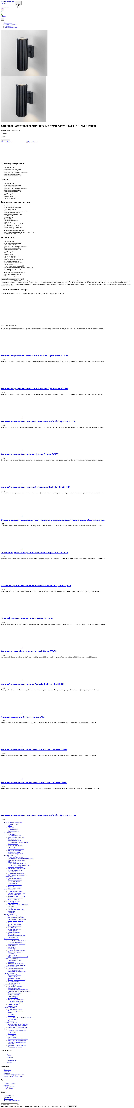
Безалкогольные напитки (16, 849)
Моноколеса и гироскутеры (16, 917)
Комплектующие (13, 955)
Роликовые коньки (14, 932)
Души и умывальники (15, 986)
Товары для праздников (15, 1011)
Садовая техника (13, 1004)
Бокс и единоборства (14, 929)
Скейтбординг (12, 930)
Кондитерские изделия (15, 850)
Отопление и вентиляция (16, 909)
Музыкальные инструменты (17, 971)
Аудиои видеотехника (15, 878)
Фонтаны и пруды (13, 994)
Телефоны (11, 886)
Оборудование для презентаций (18, 957)
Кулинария (11, 834)
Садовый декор (13, 996)
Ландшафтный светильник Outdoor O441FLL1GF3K (27, 618)
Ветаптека (11, 962)
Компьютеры (12, 948)
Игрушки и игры (13, 981)
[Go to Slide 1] (24, 53)
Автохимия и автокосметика (17, 1045)
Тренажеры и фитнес (14, 926)
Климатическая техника (15, 898)
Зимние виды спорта (14, 924)
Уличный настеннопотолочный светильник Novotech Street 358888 (34, 749)
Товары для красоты (10, 1022)
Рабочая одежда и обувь (15, 867)
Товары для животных (11, 958)
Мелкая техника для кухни (16, 896)
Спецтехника (12, 1035)
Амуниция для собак (14, 960)
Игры (9, 922)
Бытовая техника (9, 890)
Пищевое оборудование (15, 857)
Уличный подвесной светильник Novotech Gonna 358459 (28, 651)
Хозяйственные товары (15, 1009)
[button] (67, 99)
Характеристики (12, 279)
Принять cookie (72, 1106)
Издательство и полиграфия (16, 860)
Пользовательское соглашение (13, 1076)
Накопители (12, 945)
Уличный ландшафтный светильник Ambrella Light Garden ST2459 (34, 388)
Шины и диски (12, 1032)
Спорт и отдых (9, 914)
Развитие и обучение (14, 975)
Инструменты (12, 908)
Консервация (12, 847)
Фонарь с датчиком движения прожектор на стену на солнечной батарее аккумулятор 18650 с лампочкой (53, 520)
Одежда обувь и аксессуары (13, 822)
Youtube (9, 1055)
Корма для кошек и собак (16, 963)
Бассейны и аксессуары (15, 1003)
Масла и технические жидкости (18, 1039)
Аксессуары (11, 827)
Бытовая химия (13, 1019)
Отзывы (21, 279)
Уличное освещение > (11, 27)
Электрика (11, 911)
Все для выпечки (13, 839)
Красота (6, 1085)
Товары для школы (14, 978)
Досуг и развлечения (10, 967)
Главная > (8, 23)
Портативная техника (15, 885)
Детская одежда (13, 829)
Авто (6, 1029)
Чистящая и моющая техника (17, 868)
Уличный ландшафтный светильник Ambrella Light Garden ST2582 (34, 356)
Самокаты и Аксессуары (15, 916)
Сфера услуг (12, 862)
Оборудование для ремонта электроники (20, 858)
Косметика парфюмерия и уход (17, 1027)
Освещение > (9, 26)
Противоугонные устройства (17, 1042)
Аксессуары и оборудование (17, 1040)
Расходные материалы (15, 942)
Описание (4, 279)
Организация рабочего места (17, 940)
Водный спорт (12, 927)
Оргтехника (11, 947)
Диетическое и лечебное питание (18, 842)
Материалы (11, 906)
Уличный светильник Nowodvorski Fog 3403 (22, 717)
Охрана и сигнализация (15, 870)
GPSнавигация (12, 883)
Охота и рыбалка (13, 937)
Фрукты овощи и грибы (15, 845)
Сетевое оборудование (15, 952)
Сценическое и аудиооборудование (19, 865)
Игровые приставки (14, 881)
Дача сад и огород (9, 985)
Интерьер (11, 1014)
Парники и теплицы (14, 993)
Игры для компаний (14, 970)
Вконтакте (10, 1057)
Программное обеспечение (16, 950)
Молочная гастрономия (15, 853)
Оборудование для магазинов (17, 875)
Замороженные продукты (16, 837)
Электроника (8, 876)
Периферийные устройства (16, 944)
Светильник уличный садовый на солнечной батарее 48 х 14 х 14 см (34, 552)
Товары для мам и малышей (16, 980)
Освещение (11, 1016)
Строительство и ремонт (12, 901)
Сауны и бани (12, 1006)
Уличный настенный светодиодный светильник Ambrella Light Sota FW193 (38, 815)
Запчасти (11, 1043)
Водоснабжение (13, 903)
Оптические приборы (15, 880)
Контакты (7, 1071)
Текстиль (11, 1021)
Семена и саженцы (14, 988)
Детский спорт (12, 976)
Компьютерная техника (11, 939)
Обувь (10, 826)
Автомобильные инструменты (17, 1030)
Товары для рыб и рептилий (17, 965)
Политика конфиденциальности (14, 1075)
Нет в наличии (5, 140)
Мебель (10, 1012)
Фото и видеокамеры (14, 888)
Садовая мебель (13, 998)
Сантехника (11, 912)
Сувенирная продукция (15, 968)
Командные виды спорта (15, 921)
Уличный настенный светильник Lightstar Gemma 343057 (29, 454)
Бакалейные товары (14, 852)
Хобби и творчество (14, 983)
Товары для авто (9, 1087)
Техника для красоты (14, 894)
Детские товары (9, 973)
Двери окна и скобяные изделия (18, 904)
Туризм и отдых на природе (16, 935)
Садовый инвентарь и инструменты (19, 991)
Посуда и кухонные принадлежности (19, 1017)
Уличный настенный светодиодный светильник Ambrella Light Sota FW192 (38, 421)
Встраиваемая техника (15, 891)
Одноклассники (11, 1060)
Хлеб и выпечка (13, 844)
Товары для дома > (10, 24)
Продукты (7, 832)
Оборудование (8, 855)
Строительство (12, 872)
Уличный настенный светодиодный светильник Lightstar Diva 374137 (35, 487)
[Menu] (2, 19)
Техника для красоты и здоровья (18, 1024)
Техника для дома (13, 899)
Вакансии (7, 1073)
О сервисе (7, 1070)
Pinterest (9, 1062)
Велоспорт (11, 934)
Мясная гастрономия (14, 840)
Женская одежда (13, 824)
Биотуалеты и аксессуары (16, 999)
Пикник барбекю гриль (15, 1001)
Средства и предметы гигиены (17, 1025)
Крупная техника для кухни (16, 893)
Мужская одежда (13, 831)
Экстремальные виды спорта (17, 919)
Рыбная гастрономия (14, 835)
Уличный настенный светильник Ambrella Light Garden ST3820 (32, 684)
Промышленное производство (17, 863)
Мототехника (12, 1037)
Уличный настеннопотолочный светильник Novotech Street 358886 (34, 782)
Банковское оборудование (16, 873)
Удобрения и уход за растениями (18, 989)
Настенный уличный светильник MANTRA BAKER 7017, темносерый (36, 585)
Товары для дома (9, 1007)
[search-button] (2, 9)
